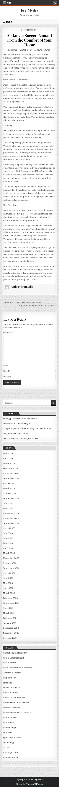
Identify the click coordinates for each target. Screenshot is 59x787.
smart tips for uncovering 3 (16, 423)
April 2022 (8, 588)
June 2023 (8, 538)
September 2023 (11, 523)
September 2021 (11, 603)
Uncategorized (30, 30)
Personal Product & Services (17, 712)
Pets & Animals (10, 717)
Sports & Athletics (12, 737)
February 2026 (10, 468)
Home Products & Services (16, 703)
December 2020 (11, 628)
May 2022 (8, 583)
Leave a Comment (43, 50)
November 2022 (11, 558)
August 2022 (9, 573)
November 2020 (11, 633)
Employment (9, 678)
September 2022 (11, 568)
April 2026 (8, 458)
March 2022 (9, 593)
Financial (7, 683)
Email (6, 371)
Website (7, 377)
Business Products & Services (17, 668)
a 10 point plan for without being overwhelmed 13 (27, 428)
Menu (9, 2)
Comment (8, 332)
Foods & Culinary (11, 688)
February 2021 (10, 618)
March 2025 (9, 488)
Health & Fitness (11, 693)
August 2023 (9, 528)
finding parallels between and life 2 (20, 419)
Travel (6, 747)
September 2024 (11, 498)
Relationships (9, 727)
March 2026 (9, 463)
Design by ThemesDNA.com (29, 784)
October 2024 (9, 493)
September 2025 (11, 478)
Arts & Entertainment (13, 658)
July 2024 (8, 503)
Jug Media (29, 10)
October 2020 (10, 638)
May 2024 (8, 508)
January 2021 (9, 623)
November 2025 (11, 473)
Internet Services (11, 708)
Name (7, 365)
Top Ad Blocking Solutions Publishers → (38, 305)
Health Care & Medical (14, 698)
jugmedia (13, 50)
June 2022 (8, 578)
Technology (8, 742)
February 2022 (10, 598)
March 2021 (9, 613)
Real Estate (8, 722)
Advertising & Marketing (15, 653)
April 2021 (8, 608)
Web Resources (10, 757)
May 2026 (8, 453)
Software (7, 733)
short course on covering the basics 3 (21, 439)
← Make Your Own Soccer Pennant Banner (22, 302)
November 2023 (11, 518)
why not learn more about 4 (16, 433)
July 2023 (8, 533)
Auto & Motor (9, 663)
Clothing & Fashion (12, 673)
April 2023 (8, 548)
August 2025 (9, 483)
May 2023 (8, 543)
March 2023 (9, 553)
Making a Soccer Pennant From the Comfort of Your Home (29, 40)
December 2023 (11, 513)
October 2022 (9, 563)
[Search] (55, 3)
